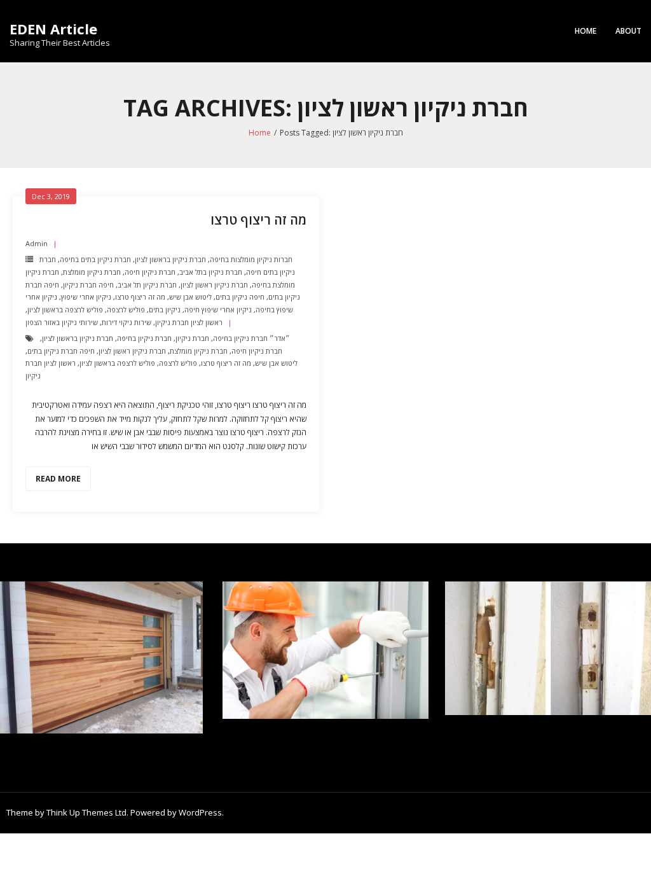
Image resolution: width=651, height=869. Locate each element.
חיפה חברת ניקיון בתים (61, 351)
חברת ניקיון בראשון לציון (170, 259)
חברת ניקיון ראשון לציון (214, 284)
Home (585, 30)
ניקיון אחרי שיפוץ (86, 297)
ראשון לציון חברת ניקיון (189, 322)
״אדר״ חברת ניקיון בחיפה (251, 338)
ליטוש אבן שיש (190, 297)
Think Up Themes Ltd (86, 812)
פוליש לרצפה (126, 309)
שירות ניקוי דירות (126, 322)
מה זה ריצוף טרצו (258, 219)
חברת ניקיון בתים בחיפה (95, 259)
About (628, 30)
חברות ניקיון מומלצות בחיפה (251, 259)
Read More (58, 478)
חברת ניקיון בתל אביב (210, 272)
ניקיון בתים (165, 309)
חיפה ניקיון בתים (240, 297)
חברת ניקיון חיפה (150, 272)
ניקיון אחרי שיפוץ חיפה (218, 309)
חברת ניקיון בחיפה (144, 338)
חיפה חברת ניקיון (88, 284)
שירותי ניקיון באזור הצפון (61, 322)
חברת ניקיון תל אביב (147, 284)
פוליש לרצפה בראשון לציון (65, 309)
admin (36, 243)
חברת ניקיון (192, 338)
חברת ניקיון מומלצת (92, 272)
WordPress (200, 812)
